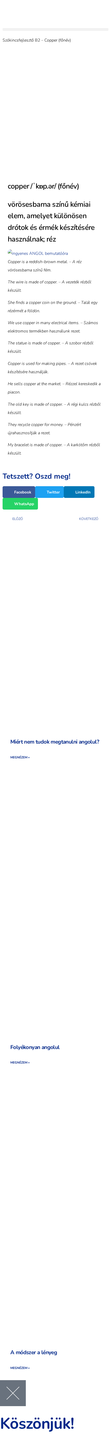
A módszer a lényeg (33, 1352)
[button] (55, 29)
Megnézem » (20, 757)
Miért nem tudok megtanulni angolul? (54, 741)
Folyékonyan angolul (35, 1047)
